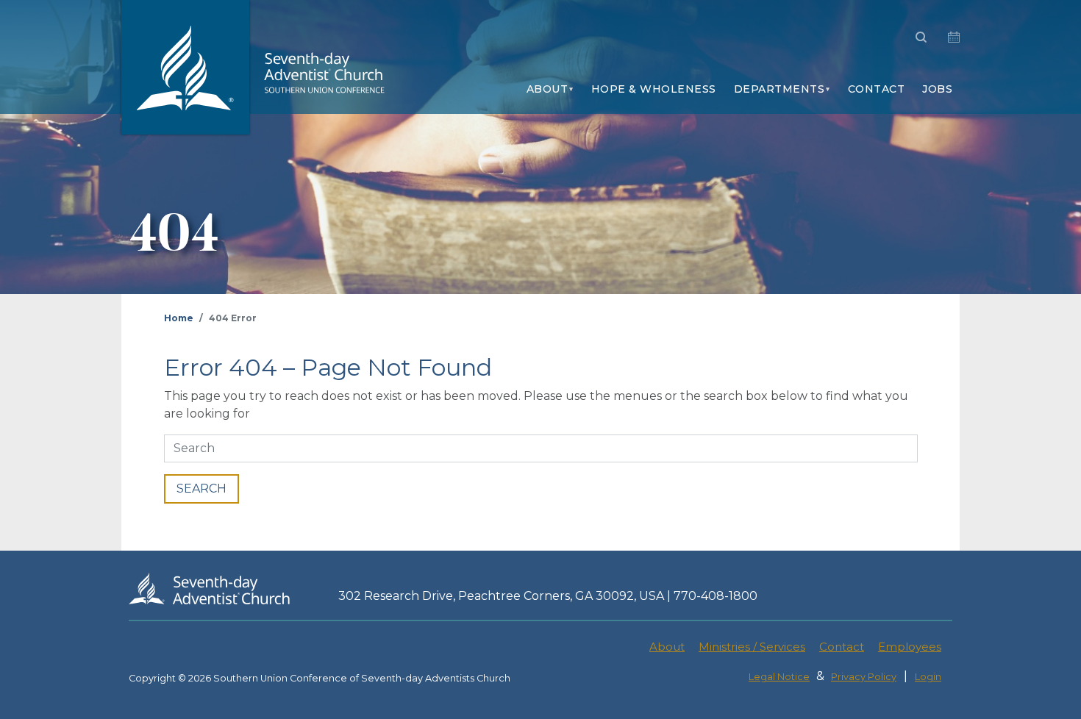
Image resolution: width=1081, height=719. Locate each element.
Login (928, 676)
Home (178, 317)
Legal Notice (779, 676)
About (547, 89)
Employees (909, 647)
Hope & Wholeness (653, 89)
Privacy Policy (863, 676)
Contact (876, 89)
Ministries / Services (752, 647)
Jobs (937, 89)
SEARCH (201, 489)
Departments (779, 89)
